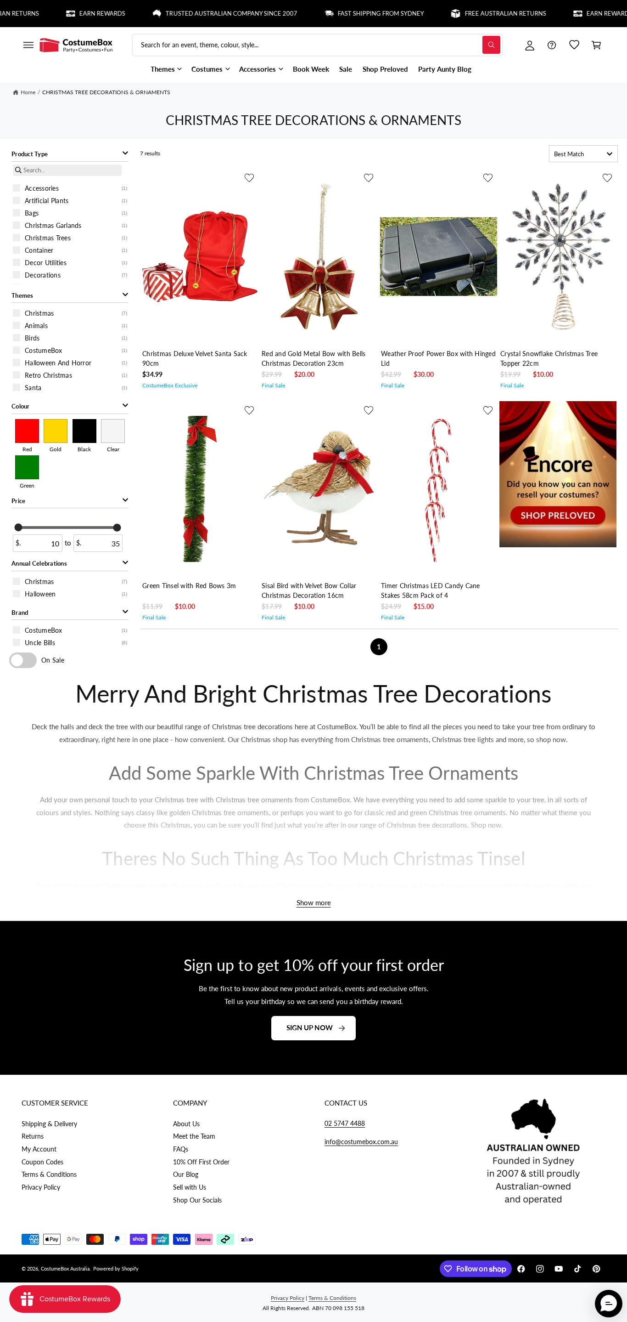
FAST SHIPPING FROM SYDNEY (361, 13)
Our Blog (185, 1174)
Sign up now (309, 1028)
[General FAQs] (552, 45)
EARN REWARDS (82, 13)
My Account (39, 1149)
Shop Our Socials (197, 1200)
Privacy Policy (41, 1187)
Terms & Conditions (49, 1174)
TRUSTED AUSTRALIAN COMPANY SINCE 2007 (211, 13)
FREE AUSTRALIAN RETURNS (485, 13)
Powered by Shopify (116, 1268)
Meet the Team (194, 1136)
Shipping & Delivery (49, 1124)
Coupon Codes (42, 1162)
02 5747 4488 (345, 1123)
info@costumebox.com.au (361, 1142)
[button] (28, 45)
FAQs (180, 1149)
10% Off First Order (201, 1162)
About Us (186, 1124)
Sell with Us (189, 1187)
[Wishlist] (574, 45)
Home (28, 92)
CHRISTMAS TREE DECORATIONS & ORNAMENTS (106, 92)
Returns (33, 1136)
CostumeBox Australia (65, 1268)
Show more (314, 902)
